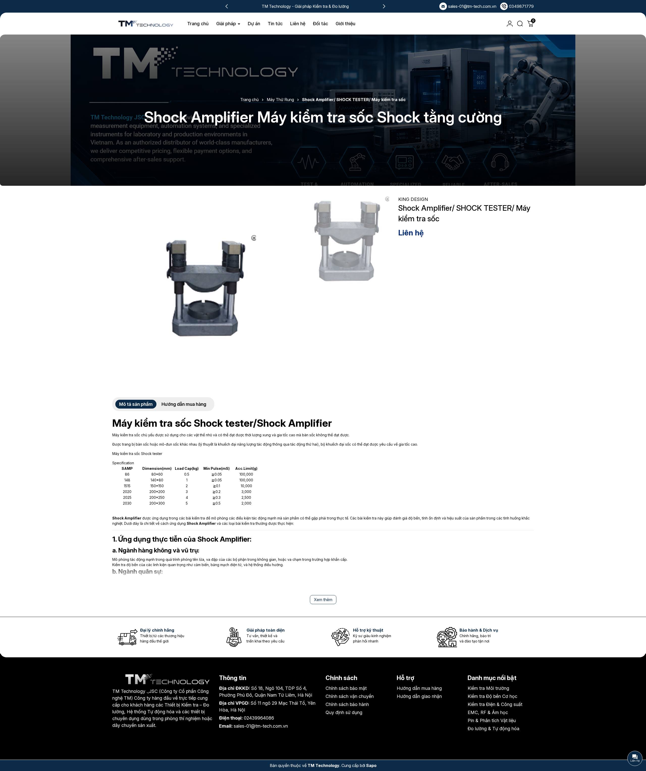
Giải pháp (226, 23)
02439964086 (259, 718)
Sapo (371, 765)
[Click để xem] (204, 288)
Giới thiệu (345, 23)
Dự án (254, 23)
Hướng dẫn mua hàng (419, 688)
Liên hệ (297, 23)
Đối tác (320, 23)
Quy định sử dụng (344, 712)
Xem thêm (323, 599)
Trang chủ (198, 23)
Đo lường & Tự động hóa (493, 728)
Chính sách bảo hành (347, 704)
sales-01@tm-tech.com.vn (472, 6)
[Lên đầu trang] (636, 739)
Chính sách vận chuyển (350, 696)
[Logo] (145, 23)
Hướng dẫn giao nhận (419, 696)
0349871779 (521, 6)
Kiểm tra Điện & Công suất (495, 704)
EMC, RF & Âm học (488, 712)
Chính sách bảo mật (346, 688)
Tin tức (275, 23)
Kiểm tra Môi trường (488, 688)
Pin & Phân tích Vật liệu (492, 720)
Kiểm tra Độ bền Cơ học (492, 696)
